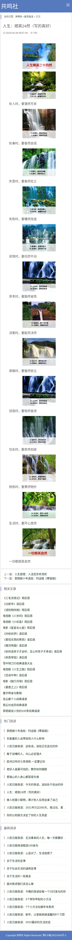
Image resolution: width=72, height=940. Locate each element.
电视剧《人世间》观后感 (17, 615)
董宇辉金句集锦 (12, 693)
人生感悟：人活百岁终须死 (31, 574)
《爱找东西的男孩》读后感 (19, 639)
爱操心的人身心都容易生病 (23, 776)
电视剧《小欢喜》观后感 (17, 621)
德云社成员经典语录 (15, 704)
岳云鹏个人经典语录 (15, 699)
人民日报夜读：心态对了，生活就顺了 (29, 853)
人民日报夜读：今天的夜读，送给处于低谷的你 (35, 784)
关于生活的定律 (16, 860)
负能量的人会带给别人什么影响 (25, 738)
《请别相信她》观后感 (16, 609)
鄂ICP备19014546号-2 (54, 935)
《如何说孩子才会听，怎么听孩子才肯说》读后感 (32, 651)
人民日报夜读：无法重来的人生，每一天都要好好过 (38, 837)
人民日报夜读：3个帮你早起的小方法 (29, 899)
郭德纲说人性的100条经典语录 (21, 710)
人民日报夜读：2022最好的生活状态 (28, 922)
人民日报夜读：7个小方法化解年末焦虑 (30, 906)
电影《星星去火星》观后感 (19, 627)
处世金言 (28, 16)
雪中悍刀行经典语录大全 (17, 663)
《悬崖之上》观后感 (15, 687)
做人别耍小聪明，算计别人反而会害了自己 (32, 799)
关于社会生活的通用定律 (21, 868)
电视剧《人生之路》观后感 (19, 669)
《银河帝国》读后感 (15, 645)
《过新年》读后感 (13, 603)
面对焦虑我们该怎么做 (20, 883)
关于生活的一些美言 (19, 876)
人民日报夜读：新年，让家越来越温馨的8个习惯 (36, 914)
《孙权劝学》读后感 (15, 633)
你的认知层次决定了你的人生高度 (27, 815)
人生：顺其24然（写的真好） (24, 792)
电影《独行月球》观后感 (17, 681)
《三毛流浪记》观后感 (16, 598)
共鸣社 (9, 6)
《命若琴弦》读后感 (15, 657)
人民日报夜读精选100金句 (22, 845)
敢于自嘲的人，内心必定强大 (24, 753)
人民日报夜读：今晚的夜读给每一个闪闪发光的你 (36, 891)
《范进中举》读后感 (15, 675)
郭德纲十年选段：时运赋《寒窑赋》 (36, 578)
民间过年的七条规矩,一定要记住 (26, 761)
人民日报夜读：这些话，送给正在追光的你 (32, 746)
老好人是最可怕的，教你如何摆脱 (27, 769)
